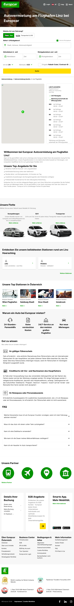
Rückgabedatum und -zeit (47, 52)
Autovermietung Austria (22, 79)
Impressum (18, 601)
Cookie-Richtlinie (29, 601)
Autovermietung (7, 79)
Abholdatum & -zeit (10, 52)
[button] (23, 111)
